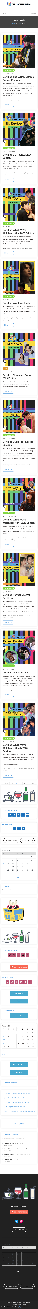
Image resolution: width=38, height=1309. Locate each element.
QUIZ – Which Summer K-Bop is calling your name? (19, 1111)
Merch (24, 1304)
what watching (11, 540)
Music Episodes (27, 1302)
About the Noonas (16, 1304)
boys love (9, 464)
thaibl (4, 175)
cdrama (14, 248)
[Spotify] (10, 815)
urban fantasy (6, 320)
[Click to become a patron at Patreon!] (19, 967)
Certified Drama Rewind (16, 672)
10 (3, 863)
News (5, 368)
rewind (14, 690)
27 (27, 783)
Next (33, 783)
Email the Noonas (19, 1015)
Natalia (13, 74)
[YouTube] (14, 815)
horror (24, 318)
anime (8, 248)
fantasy (9, 318)
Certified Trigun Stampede (11, 1159)
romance (5, 617)
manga (30, 173)
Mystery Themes (23, 1307)
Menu (4, 13)
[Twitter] (7, 982)
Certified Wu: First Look (16, 303)
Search (33, 13)
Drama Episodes (9, 70)
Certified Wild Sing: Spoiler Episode (13, 1143)
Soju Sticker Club (27, 840)
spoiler (14, 100)
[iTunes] (23, 815)
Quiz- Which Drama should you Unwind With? (18, 1093)
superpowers (20, 100)
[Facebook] (30, 982)
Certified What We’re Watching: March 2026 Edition (15, 748)
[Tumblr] (25, 982)
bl (12, 768)
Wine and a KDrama (19, 1065)
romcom (11, 617)
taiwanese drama (21, 690)
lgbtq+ (25, 173)
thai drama (29, 248)
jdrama (15, 173)
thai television (22, 464)
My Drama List (19, 993)
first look (14, 318)
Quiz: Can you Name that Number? (14, 1106)
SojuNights (19, 1072)
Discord (19, 1001)
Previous (6, 783)
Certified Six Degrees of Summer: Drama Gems (17, 1149)
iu (17, 615)
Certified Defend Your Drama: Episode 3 (14, 1138)
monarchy (27, 615)
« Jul (18, 877)
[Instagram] (12, 982)
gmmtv (20, 318)
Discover (7, 104)
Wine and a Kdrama (11, 840)
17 (3, 866)
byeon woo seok (11, 615)
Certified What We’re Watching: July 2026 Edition (17, 1154)
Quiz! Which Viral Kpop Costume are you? (16, 1102)
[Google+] (27, 815)
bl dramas (9, 173)
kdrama (9, 100)
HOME (8, 1302)
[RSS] (18, 815)
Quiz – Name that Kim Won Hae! (14, 1098)
